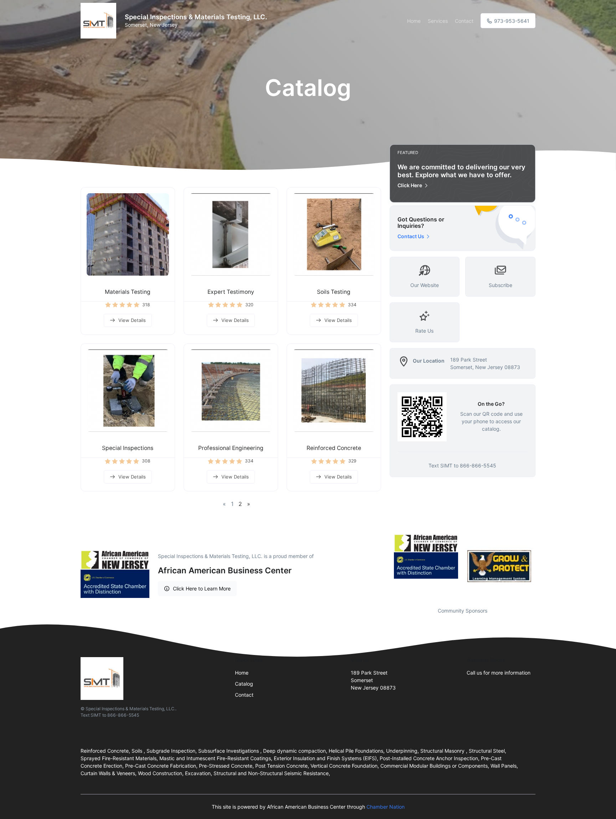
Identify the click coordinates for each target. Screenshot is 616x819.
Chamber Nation (385, 807)
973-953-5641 (511, 21)
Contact (464, 21)
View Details (132, 320)
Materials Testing (127, 291)
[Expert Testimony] (231, 234)
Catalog (244, 684)
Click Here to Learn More (202, 588)
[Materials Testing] (128, 234)
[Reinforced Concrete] (334, 390)
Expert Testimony (230, 291)
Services (438, 21)
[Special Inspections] (128, 390)
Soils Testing (333, 291)
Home (414, 21)
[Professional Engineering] (231, 390)
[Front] (100, 21)
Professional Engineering (230, 448)
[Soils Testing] (334, 234)
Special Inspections (127, 448)
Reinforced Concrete (334, 448)
